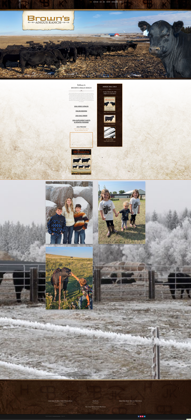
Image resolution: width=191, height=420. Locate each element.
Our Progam (95, 2)
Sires (104, 2)
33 (81, 145)
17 (83, 144)
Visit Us (120, 2)
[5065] (81, 147)
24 (89, 144)
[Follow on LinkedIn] (144, 416)
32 (80, 145)
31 (79, 145)
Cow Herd (108, 2)
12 (79, 144)
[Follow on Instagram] (140, 416)
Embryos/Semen (115, 2)
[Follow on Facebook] (138, 416)
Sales (101, 2)
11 (78, 144)
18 (84, 144)
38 (85, 145)
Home (91, 2)
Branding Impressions (56, 416)
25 (90, 144)
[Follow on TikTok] (142, 416)
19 (85, 144)
